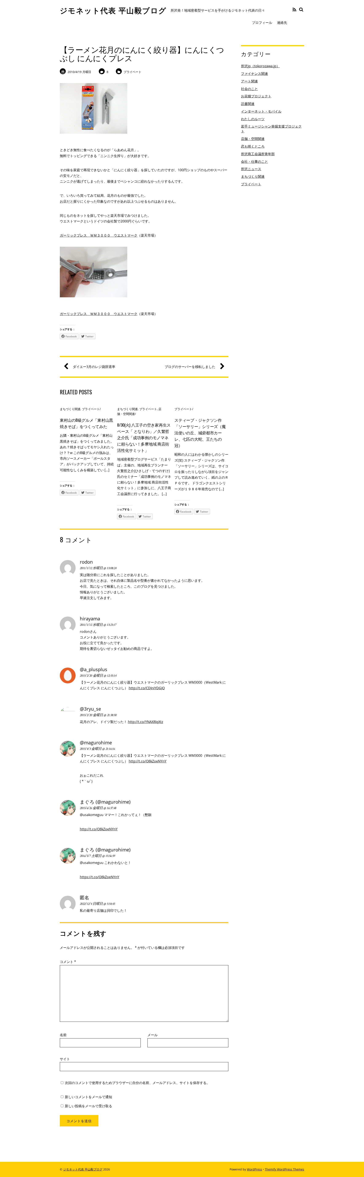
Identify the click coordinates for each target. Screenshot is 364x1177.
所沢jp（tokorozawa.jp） (260, 66)
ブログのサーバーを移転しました (190, 366)
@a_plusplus (93, 669)
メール (152, 1035)
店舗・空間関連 (253, 138)
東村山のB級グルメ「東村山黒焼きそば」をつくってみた (86, 423)
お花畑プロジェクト (256, 96)
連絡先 (282, 22)
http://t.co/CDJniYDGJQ (147, 688)
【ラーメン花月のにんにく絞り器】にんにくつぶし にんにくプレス (142, 53)
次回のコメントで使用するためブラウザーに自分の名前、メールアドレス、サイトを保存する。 (137, 1082)
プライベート (132, 72)
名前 (63, 1035)
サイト (65, 1059)
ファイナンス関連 (254, 73)
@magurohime (96, 742)
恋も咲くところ (253, 146)
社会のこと (249, 88)
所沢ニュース (251, 169)
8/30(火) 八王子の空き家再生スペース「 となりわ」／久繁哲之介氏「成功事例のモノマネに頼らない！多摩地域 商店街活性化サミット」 (144, 437)
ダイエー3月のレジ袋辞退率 (94, 366)
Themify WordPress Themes (284, 1169)
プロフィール (262, 22)
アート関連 (249, 81)
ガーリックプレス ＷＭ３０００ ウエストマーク (98, 235)
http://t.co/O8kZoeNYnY (147, 761)
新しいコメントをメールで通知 (88, 1097)
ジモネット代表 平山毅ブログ (82, 1169)
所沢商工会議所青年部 (258, 154)
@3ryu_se (90, 709)
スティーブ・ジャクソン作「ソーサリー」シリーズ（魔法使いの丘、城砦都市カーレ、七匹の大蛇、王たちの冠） (200, 432)
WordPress (254, 1169)
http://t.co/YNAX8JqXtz (145, 721)
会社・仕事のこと (254, 161)
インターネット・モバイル (261, 111)
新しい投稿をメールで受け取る (88, 1106)
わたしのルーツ (253, 119)
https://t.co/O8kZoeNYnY (99, 877)
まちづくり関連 (70, 409)
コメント (68, 961)
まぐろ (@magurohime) (105, 802)
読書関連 (247, 103)
